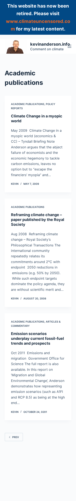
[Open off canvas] (69, 46)
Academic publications (27, 104)
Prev (15, 437)
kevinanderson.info (50, 44)
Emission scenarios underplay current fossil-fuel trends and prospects (37, 338)
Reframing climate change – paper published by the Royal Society (37, 220)
